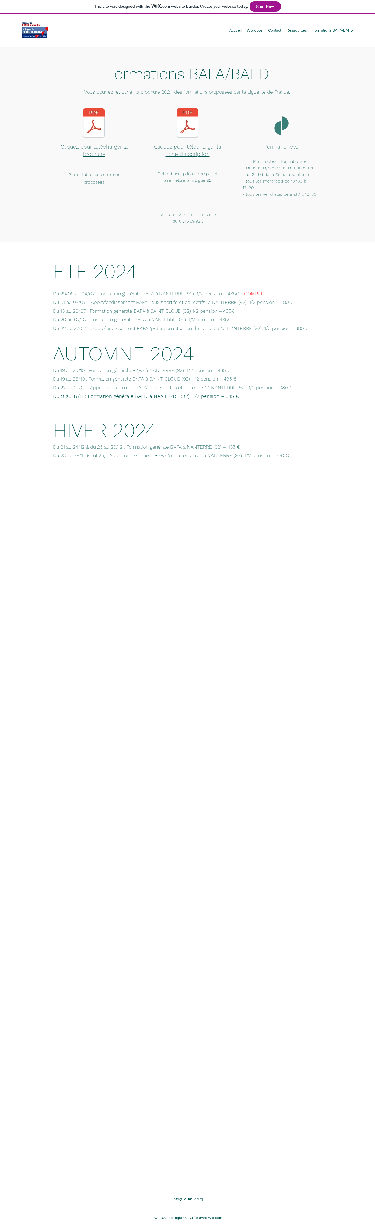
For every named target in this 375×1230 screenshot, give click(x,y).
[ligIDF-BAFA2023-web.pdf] (94, 124)
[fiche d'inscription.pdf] (187, 124)
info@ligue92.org (188, 1199)
